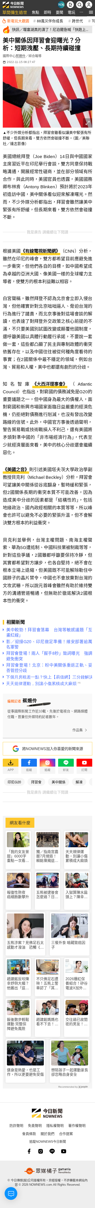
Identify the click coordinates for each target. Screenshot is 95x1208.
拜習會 (36, 781)
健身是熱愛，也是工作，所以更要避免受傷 (25, 1072)
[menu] (91, 12)
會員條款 (29, 1133)
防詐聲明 (16, 1125)
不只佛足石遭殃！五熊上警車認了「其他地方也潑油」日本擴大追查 (47, 983)
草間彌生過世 (14, 12)
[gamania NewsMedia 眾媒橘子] (47, 1171)
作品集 (77, 730)
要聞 (59, 12)
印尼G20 (14, 781)
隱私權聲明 (55, 1125)
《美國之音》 (16, 469)
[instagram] (40, 1151)
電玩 (71, 12)
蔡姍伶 (20, 56)
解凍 (79, 781)
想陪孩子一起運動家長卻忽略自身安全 (69, 1072)
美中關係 (58, 781)
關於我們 (47, 1133)
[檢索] (79, 4)
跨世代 (77, 20)
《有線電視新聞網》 (40, 251)
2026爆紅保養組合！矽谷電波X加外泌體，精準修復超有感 (76, 983)
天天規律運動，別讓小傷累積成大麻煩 (76, 856)
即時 (47, 12)
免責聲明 (35, 1125)
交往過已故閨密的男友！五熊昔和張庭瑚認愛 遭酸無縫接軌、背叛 (76, 1022)
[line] (52, 1151)
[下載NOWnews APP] (70, 4)
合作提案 (66, 1133)
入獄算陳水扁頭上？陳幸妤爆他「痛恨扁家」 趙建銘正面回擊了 (76, 894)
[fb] (29, 1151)
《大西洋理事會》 (49, 384)
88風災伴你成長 (50, 20)
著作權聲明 (77, 1125)
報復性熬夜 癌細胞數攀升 (18, 894)
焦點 (35, 12)
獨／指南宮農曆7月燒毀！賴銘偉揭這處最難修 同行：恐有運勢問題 (47, 856)
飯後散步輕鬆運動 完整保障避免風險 (18, 1024)
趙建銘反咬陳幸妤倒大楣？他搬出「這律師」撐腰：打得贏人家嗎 (18, 983)
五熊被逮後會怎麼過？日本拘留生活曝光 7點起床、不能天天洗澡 (47, 894)
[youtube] (63, 1151)
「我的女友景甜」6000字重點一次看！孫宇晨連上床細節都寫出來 (18, 856)
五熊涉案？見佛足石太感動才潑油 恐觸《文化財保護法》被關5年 (25, 945)
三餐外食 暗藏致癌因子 (68, 945)
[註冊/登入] (88, 4)
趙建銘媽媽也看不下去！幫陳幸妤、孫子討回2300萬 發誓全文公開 (47, 1022)
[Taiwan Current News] (61, 4)
